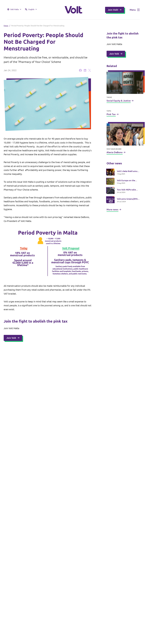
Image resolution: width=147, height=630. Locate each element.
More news (112, 209)
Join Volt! (113, 9)
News (6, 26)
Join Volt (11, 338)
